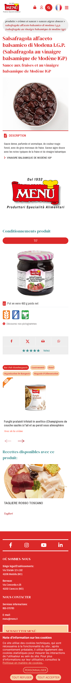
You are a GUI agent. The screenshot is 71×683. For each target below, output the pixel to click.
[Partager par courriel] (43, 341)
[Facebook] (12, 341)
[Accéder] (41, 8)
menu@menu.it (10, 619)
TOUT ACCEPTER (48, 677)
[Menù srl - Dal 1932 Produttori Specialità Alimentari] (12, 8)
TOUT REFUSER (22, 677)
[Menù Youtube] (43, 545)
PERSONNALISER (35, 670)
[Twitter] (28, 341)
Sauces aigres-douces (51, 21)
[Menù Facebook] (10, 545)
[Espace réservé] (34, 8)
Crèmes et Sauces (27, 21)
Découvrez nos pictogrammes (22, 324)
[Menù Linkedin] (60, 545)
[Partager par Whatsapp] (59, 341)
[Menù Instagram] (26, 545)
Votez (46, 350)
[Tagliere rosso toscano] (35, 481)
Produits (10, 21)
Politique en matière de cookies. (23, 662)
